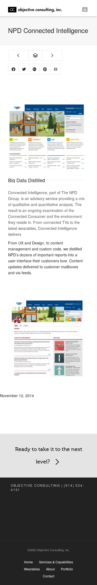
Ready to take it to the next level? (48, 455)
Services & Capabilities (56, 562)
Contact (48, 576)
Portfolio (67, 569)
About (50, 569)
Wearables (32, 569)
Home (28, 562)
